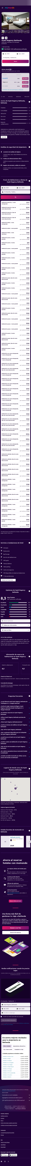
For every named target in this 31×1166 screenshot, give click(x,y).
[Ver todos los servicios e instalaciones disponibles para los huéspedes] (29, 543)
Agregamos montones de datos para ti (12, 1097)
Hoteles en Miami (7, 1058)
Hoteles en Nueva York (8, 1056)
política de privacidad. (8, 1024)
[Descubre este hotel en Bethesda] (29, 102)
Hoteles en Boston (7, 1077)
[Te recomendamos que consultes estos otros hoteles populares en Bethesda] (29, 831)
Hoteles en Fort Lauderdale (9, 1072)
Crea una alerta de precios (13, 892)
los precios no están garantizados (8, 1090)
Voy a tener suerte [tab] (7, 1049)
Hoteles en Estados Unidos (9, 1107)
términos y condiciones (24, 1023)
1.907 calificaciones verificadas (19, 49)
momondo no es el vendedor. (10, 1095)
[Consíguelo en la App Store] (13, 1155)
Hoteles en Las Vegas (7, 1064)
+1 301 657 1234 (6, 47)
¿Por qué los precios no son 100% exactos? (13, 1100)
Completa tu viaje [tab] (19, 1049)
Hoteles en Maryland (21, 1107)
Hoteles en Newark (7, 1070)
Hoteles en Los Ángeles (8, 1062)
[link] (15, 901)
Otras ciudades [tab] (7, 1046)
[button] (2, 7)
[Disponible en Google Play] (5, 1155)
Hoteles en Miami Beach (8, 1066)
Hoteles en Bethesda (9, 1108)
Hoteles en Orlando (7, 1060)
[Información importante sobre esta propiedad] (29, 657)
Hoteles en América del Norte (19, 1106)
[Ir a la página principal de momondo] (9, 7)
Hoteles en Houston (7, 1074)
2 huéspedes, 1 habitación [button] (9, 57)
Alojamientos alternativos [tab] (19, 1046)
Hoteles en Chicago (7, 1068)
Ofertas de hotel (8, 1106)
